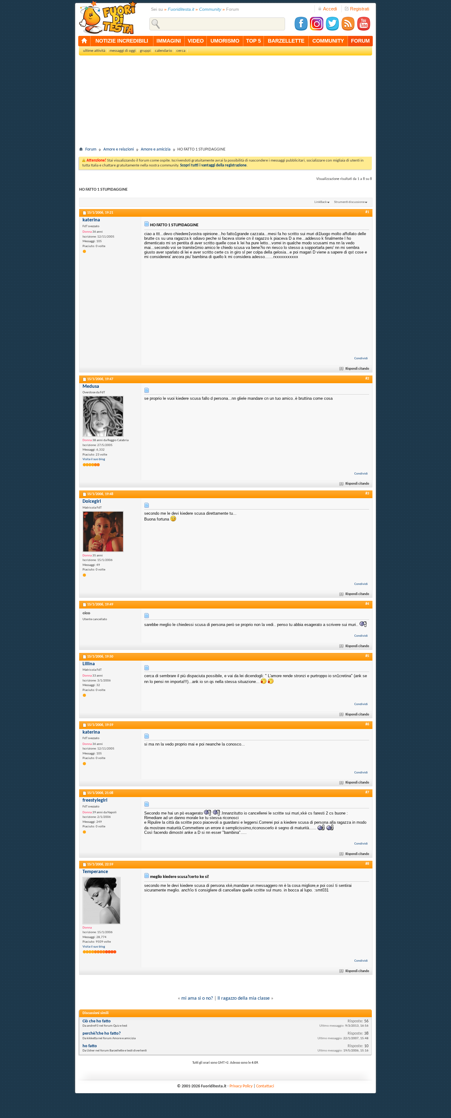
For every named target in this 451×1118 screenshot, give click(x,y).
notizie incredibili (121, 41)
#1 (367, 212)
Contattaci (265, 1086)
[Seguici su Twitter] (332, 30)
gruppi (145, 51)
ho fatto (90, 1046)
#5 (367, 656)
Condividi (361, 358)
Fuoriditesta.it (181, 9)
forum (360, 41)
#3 (367, 493)
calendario (163, 51)
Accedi (330, 8)
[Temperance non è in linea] (102, 900)
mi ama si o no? (197, 998)
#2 (367, 378)
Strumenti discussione (349, 202)
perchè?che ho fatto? (102, 1033)
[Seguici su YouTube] (363, 30)
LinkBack (320, 202)
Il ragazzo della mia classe (244, 998)
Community (210, 9)
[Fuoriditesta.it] (108, 17)
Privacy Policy (240, 1086)
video (196, 41)
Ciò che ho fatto (97, 1021)
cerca (180, 51)
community (328, 41)
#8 (367, 864)
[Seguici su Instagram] (316, 30)
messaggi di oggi (123, 51)
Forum (90, 149)
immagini (168, 41)
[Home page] (84, 41)
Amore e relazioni (118, 149)
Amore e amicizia (156, 149)
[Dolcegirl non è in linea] (103, 531)
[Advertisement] (225, 103)
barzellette (286, 41)
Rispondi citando (357, 369)
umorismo (224, 41)
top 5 (253, 41)
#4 (367, 604)
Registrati (359, 8)
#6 (367, 724)
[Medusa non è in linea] (103, 416)
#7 (367, 792)
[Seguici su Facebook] (301, 30)
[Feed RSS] (348, 30)
